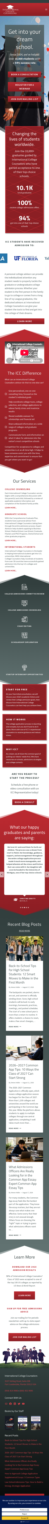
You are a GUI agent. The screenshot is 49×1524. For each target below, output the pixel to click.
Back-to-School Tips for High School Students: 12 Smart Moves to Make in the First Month (23, 974)
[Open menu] (46, 9)
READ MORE (24, 930)
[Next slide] (47, 874)
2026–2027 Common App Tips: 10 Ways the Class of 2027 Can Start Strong (24, 1071)
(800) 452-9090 (26, 1390)
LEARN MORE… (11, 508)
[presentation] (24, 948)
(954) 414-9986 (11, 1390)
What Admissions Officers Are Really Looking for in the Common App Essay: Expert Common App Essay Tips (23, 1177)
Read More (14, 1027)
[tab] (20, 907)
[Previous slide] (2, 874)
